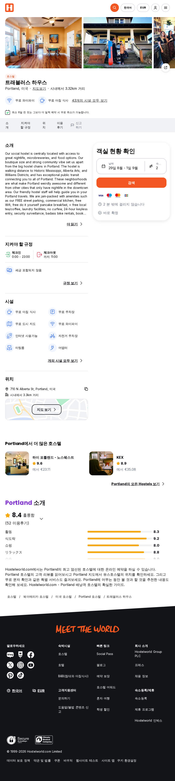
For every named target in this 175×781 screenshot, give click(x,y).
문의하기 (64, 698)
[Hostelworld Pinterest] (10, 675)
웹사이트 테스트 (87, 760)
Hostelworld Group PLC (148, 654)
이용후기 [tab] (60, 125)
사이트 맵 (108, 760)
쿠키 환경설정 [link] (126, 760)
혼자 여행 (103, 698)
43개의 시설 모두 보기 (89, 100)
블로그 (101, 665)
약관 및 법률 (42, 760)
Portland (12, 88)
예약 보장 (103, 676)
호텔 (61, 665)
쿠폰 (57, 760)
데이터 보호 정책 (18, 760)
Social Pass (105, 654)
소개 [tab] (7, 125)
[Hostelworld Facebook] (30, 654)
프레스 (139, 665)
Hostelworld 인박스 (148, 720)
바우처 (68, 760)
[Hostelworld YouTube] (30, 665)
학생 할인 (103, 709)
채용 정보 (141, 676)
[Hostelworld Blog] (10, 654)
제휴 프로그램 (144, 709)
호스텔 (11, 76)
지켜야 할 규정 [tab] (25, 125)
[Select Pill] (114, 7)
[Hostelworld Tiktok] (20, 675)
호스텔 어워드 (106, 687)
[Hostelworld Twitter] (10, 665)
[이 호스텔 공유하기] (165, 67)
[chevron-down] (41, 519)
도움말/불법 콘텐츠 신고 (73, 709)
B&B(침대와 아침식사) (73, 676)
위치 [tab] (43, 125)
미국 (24, 88)
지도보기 (39, 88)
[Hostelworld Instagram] (20, 665)
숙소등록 (141, 698)
